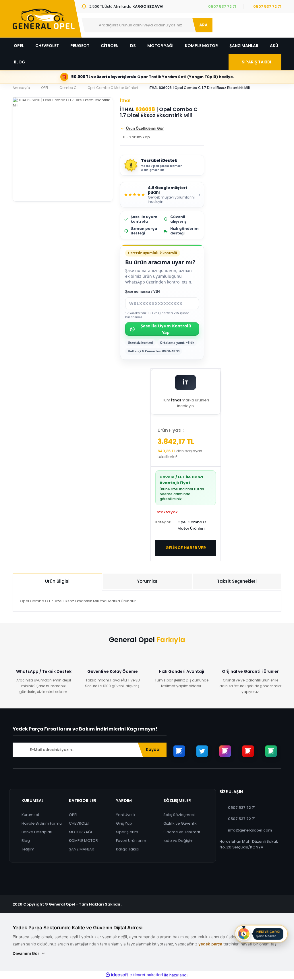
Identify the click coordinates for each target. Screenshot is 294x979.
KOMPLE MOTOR (83, 840)
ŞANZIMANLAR (81, 849)
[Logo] (44, 19)
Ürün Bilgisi (57, 581)
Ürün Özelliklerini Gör (145, 128)
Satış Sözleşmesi (179, 814)
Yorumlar (147, 581)
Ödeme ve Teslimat (181, 832)
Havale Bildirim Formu (42, 823)
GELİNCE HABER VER (185, 548)
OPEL (73, 814)
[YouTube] (248, 751)
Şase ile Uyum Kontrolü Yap (166, 329)
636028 (145, 109)
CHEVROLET (79, 823)
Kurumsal (30, 814)
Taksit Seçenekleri (237, 581)
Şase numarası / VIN (142, 291)
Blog (26, 840)
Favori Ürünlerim (131, 840)
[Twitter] (202, 751)
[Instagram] (225, 751)
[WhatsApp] (271, 751)
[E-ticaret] (146, 975)
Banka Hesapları (37, 832)
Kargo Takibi (127, 849)
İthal (125, 100)
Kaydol (153, 749)
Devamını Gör (26, 953)
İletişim (28, 849)
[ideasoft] (116, 975)
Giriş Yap (124, 823)
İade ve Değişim (178, 840)
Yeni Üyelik (126, 814)
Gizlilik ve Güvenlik (180, 823)
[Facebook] (179, 751)
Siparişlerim (127, 832)
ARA (203, 25)
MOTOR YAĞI (80, 832)
